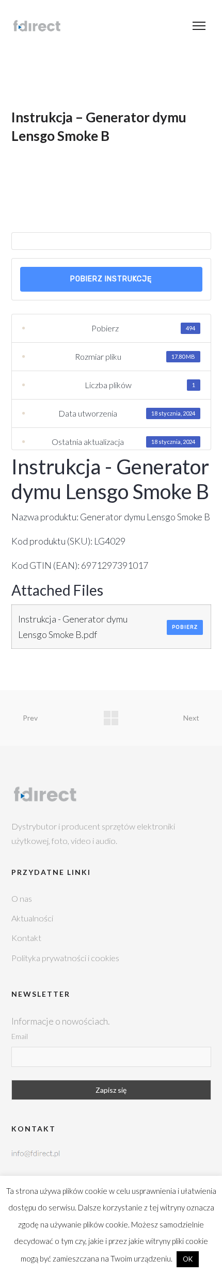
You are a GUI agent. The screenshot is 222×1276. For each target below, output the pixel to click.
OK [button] (188, 1259)
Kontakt (26, 938)
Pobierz (185, 627)
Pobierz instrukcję (111, 279)
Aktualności (32, 918)
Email (19, 1036)
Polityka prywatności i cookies (65, 958)
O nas (21, 898)
